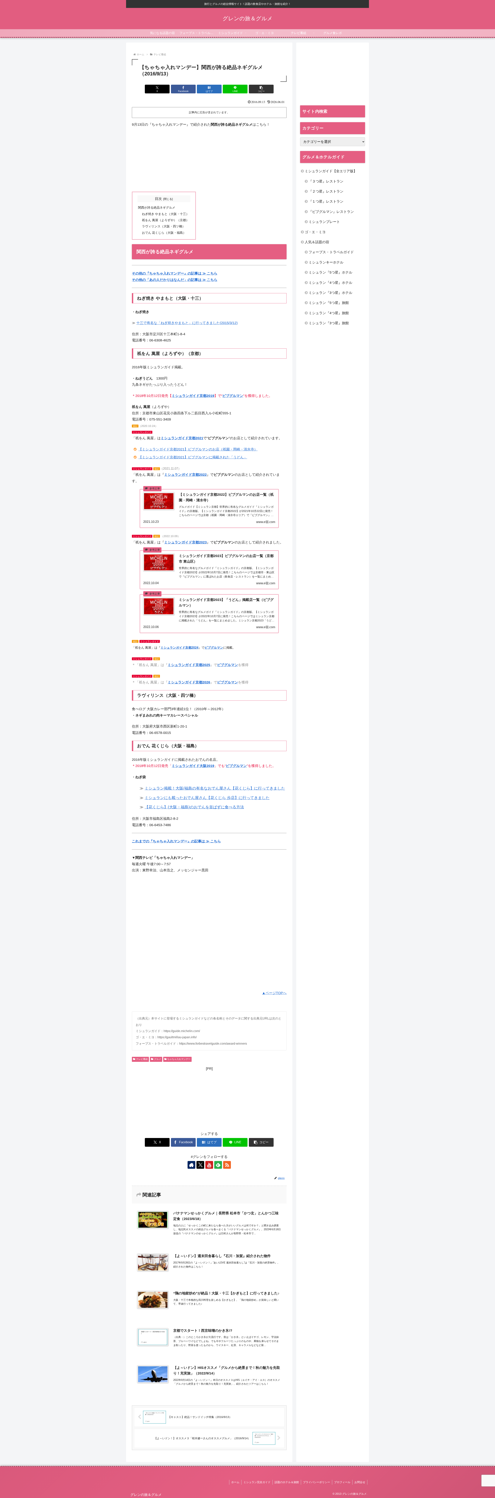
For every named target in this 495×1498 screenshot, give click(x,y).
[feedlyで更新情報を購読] (218, 1165)
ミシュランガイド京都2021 (182, 438)
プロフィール (342, 1482)
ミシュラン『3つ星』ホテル (330, 293)
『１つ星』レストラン (326, 201)
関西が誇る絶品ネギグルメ (156, 207)
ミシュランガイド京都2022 (185, 475)
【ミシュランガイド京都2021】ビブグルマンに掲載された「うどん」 (192, 457)
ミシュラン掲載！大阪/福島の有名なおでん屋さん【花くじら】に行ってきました (215, 788)
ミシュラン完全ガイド (257, 1482)
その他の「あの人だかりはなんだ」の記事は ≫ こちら (174, 280)
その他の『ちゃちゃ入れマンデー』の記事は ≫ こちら (174, 273)
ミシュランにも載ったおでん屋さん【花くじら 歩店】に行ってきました (207, 798)
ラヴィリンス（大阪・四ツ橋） (163, 226)
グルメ (157, 1059)
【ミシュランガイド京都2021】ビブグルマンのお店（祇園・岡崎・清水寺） (198, 449)
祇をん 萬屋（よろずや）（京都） (165, 220)
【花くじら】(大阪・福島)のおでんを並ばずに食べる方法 (194, 807)
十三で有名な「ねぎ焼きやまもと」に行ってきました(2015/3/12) (187, 323)
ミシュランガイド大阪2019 (193, 766)
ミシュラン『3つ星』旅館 (329, 323)
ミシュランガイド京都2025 (189, 665)
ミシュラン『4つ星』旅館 (329, 313)
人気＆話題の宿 (317, 242)
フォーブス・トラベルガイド (331, 252)
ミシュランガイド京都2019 (193, 396)
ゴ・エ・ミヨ (315, 232)
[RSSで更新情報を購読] (227, 1165)
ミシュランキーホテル (326, 262)
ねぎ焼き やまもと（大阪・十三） (165, 214)
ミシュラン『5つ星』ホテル (330, 272)
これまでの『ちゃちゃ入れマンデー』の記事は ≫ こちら (176, 841)
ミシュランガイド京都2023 (185, 542)
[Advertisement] (209, 160)
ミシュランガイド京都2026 (189, 682)
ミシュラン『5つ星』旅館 (329, 303)
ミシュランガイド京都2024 (179, 647)
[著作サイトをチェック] (191, 1165)
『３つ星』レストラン (326, 181)
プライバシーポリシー (316, 1482)
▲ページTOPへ (274, 993)
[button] (261, 89)
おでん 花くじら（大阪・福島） (164, 232)
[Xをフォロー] (200, 1165)
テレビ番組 (142, 1059)
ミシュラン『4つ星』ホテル (330, 283)
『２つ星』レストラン (326, 191)
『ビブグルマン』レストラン (331, 212)
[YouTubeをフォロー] (209, 1165)
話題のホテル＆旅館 (287, 1482)
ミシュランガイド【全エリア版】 (331, 171)
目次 (158, 199)
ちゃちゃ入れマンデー (178, 1059)
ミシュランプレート (324, 222)
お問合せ (359, 1482)
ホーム (235, 1482)
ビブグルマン (232, 396)
